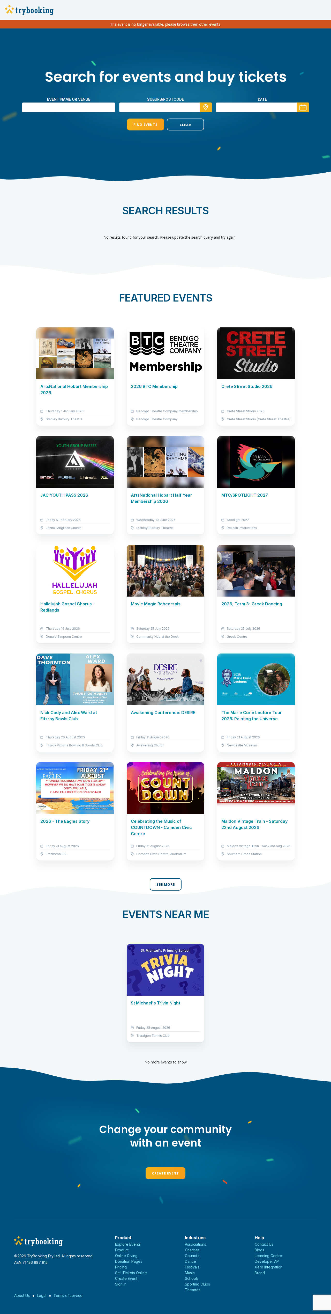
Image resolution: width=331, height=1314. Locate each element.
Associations (195, 1244)
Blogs (259, 1250)
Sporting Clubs (197, 1284)
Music (190, 1273)
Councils (192, 1255)
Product (122, 1250)
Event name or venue (68, 99)
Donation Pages (128, 1261)
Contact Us (264, 1244)
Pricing (121, 1267)
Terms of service (68, 1295)
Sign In (120, 1284)
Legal (41, 1295)
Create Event (165, 1173)
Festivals (192, 1267)
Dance (190, 1261)
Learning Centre (268, 1255)
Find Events (145, 124)
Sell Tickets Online (131, 1273)
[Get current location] (206, 107)
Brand (260, 1273)
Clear (185, 124)
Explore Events (128, 1244)
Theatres (192, 1290)
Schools (192, 1278)
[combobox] (165, 107)
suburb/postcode (165, 99)
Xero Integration (268, 1267)
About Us (22, 1295)
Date (262, 99)
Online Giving (126, 1255)
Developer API (267, 1261)
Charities (192, 1250)
